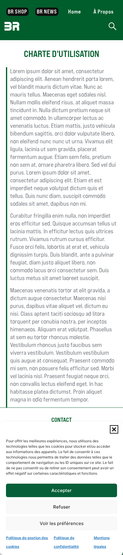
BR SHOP (17, 11)
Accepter (61, 490)
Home (74, 11)
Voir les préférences (62, 523)
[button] (114, 429)
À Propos (103, 11)
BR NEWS (47, 11)
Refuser (61, 507)
